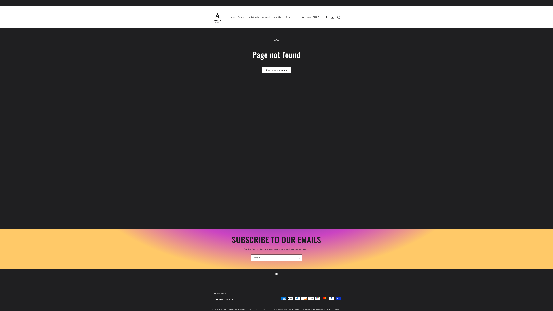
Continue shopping (276, 70)
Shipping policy (332, 309)
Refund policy (255, 309)
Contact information (302, 309)
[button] (326, 17)
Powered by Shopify (238, 309)
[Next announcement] (340, 3)
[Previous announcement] (213, 3)
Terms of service (284, 309)
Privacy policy (269, 309)
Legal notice (318, 309)
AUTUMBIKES (224, 309)
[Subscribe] (299, 257)
